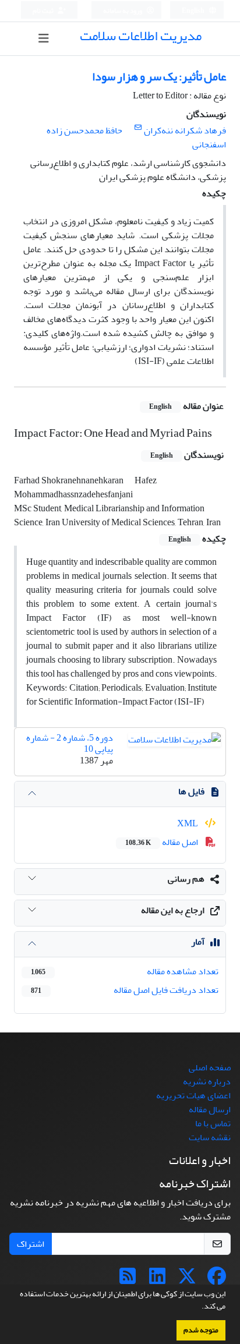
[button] (198, 1307)
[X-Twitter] (187, 1280)
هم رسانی (186, 878)
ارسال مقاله (210, 1109)
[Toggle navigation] (43, 38)
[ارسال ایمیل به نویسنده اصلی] (137, 128)
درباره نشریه (207, 1081)
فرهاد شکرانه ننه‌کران (185, 130)
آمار (197, 941)
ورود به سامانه (123, 10)
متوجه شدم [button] (200, 1330)
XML (188, 823)
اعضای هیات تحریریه (193, 1095)
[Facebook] (217, 1280)
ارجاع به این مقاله (172, 910)
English (194, 10)
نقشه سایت (210, 1137)
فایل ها (191, 791)
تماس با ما (213, 1123)
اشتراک (30, 1244)
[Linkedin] (157, 1280)
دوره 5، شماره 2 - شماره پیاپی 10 (69, 743)
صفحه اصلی (210, 1067)
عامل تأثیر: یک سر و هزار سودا (159, 76)
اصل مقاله (162, 842)
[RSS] (128, 1280)
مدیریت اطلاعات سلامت (141, 35)
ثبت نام (44, 10)
